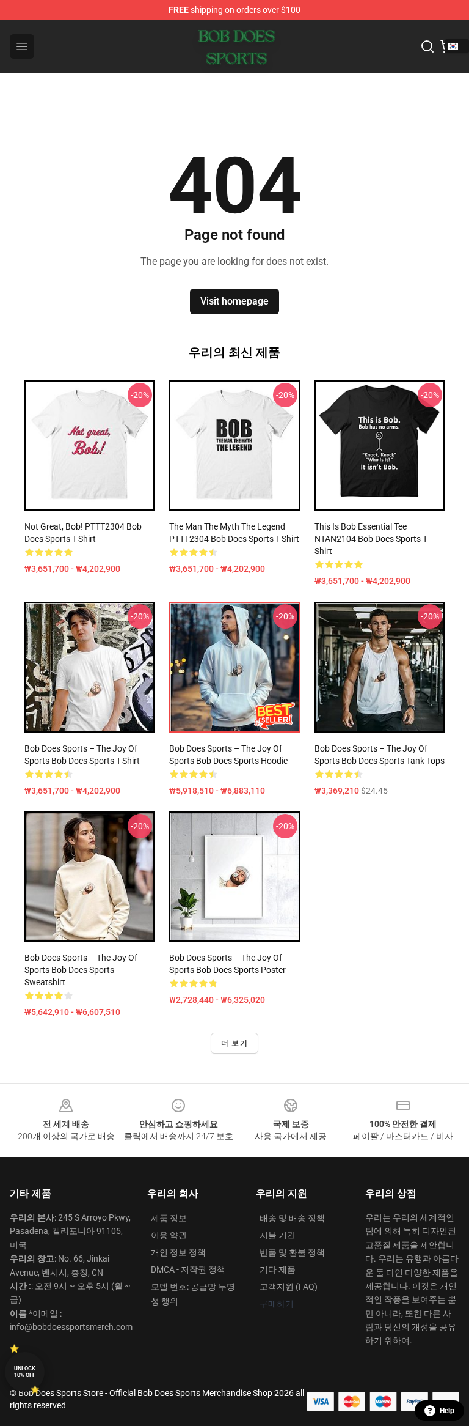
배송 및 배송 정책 (292, 1218)
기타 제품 (278, 1269)
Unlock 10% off (24, 1371)
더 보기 (234, 1043)
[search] (427, 46)
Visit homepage (234, 301)
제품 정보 (169, 1218)
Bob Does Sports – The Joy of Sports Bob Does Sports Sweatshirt (80, 970)
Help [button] (447, 1410)
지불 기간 (278, 1235)
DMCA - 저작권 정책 (188, 1269)
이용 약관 (169, 1235)
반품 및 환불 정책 (292, 1252)
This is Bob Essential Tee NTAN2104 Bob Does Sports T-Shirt (371, 539)
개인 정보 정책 (178, 1252)
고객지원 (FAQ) (289, 1286)
